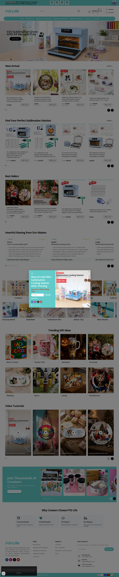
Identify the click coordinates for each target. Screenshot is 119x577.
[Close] (89, 271)
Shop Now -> (35, 298)
